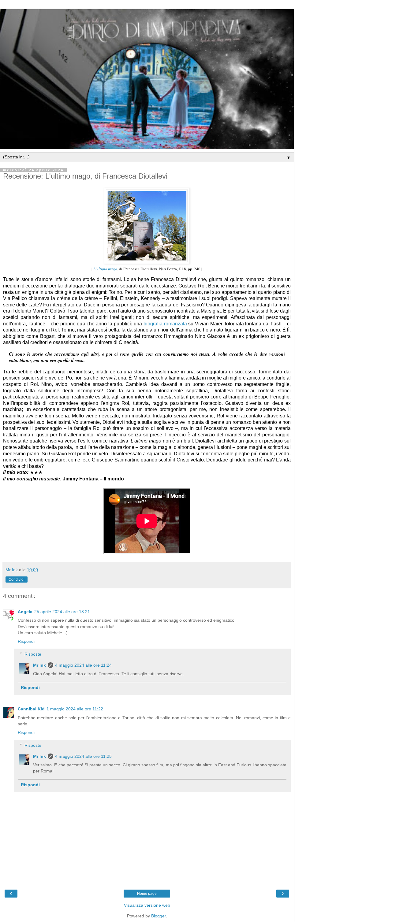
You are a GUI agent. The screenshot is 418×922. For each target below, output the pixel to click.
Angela (25, 611)
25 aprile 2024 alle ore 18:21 (62, 611)
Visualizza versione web (147, 905)
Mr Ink (39, 665)
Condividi (16, 579)
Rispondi (26, 641)
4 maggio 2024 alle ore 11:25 (83, 756)
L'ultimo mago (105, 269)
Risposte (32, 654)
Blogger (158, 915)
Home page (147, 893)
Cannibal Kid (31, 708)
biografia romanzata (165, 323)
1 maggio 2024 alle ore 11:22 (75, 708)
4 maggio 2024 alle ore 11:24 (83, 665)
